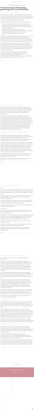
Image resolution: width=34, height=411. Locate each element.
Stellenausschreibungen (8, 406)
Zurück (17, 364)
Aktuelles (5, 396)
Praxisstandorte (7, 398)
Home (4, 395)
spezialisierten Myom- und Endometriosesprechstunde (15, 159)
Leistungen (5, 402)
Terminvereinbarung (8, 399)
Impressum (19, 372)
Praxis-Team (6, 401)
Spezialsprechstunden (8, 404)
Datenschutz (15, 372)
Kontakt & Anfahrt (16, 394)
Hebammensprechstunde (9, 405)
